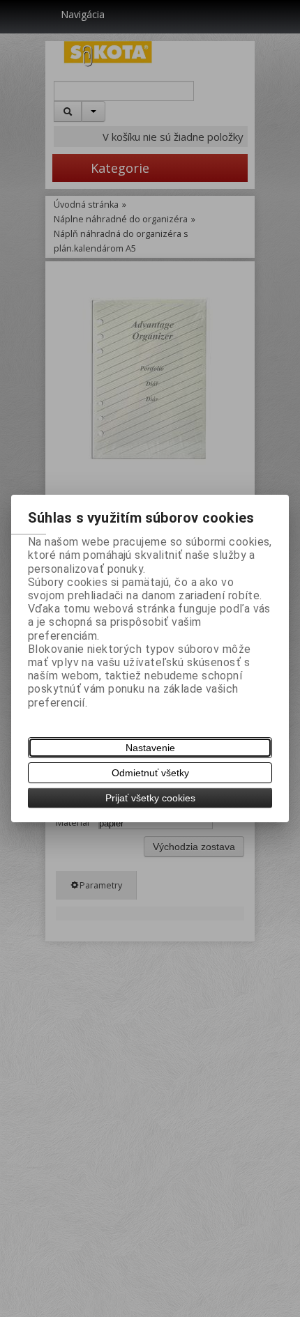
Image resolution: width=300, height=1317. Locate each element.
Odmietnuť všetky (150, 772)
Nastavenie (150, 747)
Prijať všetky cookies (150, 797)
